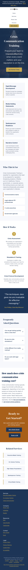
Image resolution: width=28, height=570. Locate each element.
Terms (20, 560)
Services (14, 16)
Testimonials (6, 525)
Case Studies (6, 522)
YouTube (12, 560)
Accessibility (6, 550)
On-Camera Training (14, 462)
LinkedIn (7, 560)
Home (14, 13)
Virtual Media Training (14, 482)
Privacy (16, 560)
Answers (14, 22)
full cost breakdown (19, 399)
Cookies (10, 562)
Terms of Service (7, 545)
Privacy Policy (6, 542)
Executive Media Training (14, 455)
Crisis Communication (8, 500)
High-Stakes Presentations (14, 468)
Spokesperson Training (14, 475)
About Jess (14, 19)
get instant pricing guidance (12, 402)
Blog (4, 520)
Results (5, 513)
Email (4, 535)
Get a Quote (14, 26)
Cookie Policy (6, 547)
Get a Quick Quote (14, 429)
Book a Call (14, 435)
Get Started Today (14, 69)
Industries (5, 510)
